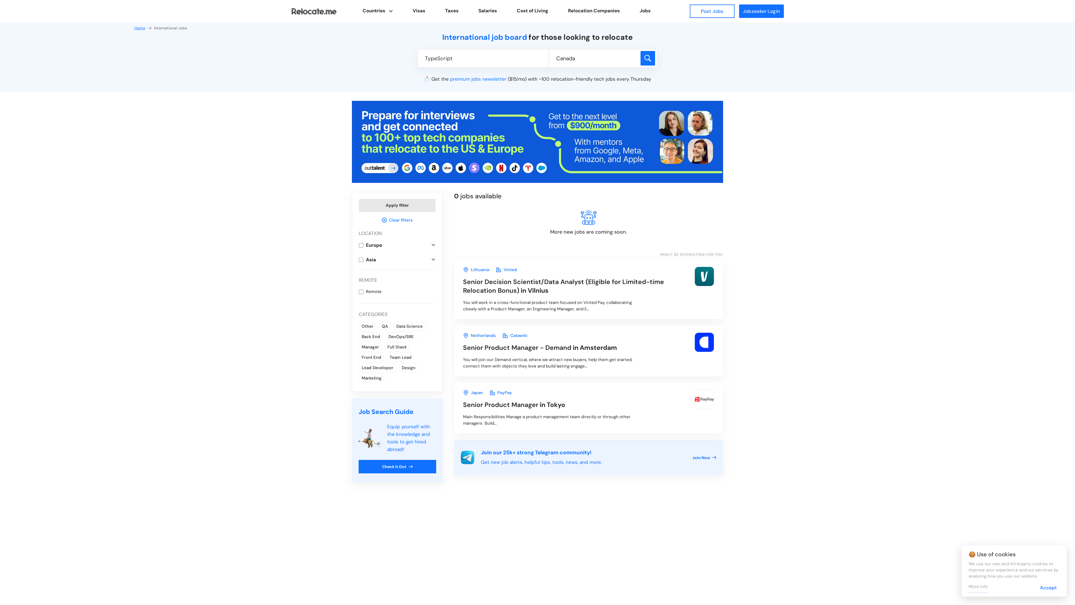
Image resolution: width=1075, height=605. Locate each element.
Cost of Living (532, 11)
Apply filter (397, 205)
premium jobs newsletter (478, 79)
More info (978, 586)
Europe (374, 245)
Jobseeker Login (761, 11)
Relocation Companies (594, 11)
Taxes (452, 11)
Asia (371, 260)
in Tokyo (514, 405)
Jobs (645, 11)
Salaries (487, 11)
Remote (374, 291)
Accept (1048, 588)
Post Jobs (712, 11)
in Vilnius (563, 286)
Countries (374, 11)
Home (139, 28)
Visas (419, 11)
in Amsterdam (540, 347)
